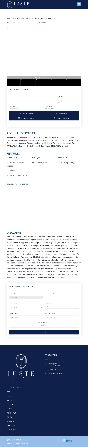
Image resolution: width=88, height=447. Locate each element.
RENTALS (10, 421)
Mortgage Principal (50, 313)
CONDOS (10, 417)
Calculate (44, 332)
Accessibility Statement (21, 443)
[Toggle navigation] (79, 4)
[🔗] (80, 439)
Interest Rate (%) (50, 294)
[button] (26, 114)
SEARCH (10, 404)
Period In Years (13, 303)
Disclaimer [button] (10, 443)
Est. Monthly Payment (44, 322)
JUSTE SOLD (11, 413)
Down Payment (13, 313)
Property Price (13, 294)
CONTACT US (11, 430)
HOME (9, 396)
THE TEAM (11, 425)
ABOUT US (10, 400)
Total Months (48, 303)
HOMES (9, 409)
